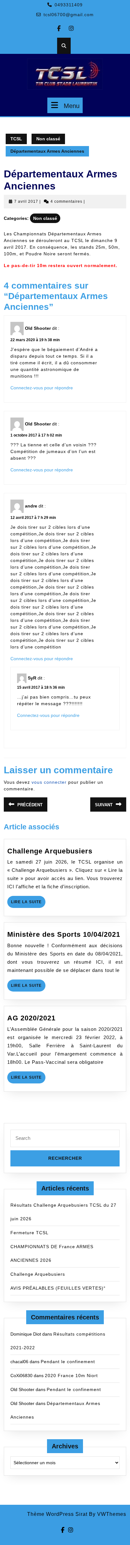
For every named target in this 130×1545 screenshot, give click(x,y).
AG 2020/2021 (31, 1018)
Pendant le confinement (68, 1361)
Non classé (48, 138)
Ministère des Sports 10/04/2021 (63, 934)
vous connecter (49, 782)
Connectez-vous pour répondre (41, 387)
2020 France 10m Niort (71, 1375)
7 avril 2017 (26, 201)
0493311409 (69, 4)
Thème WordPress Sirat (57, 1514)
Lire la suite (28, 903)
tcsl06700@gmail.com (69, 14)
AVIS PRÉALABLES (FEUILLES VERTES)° (58, 1288)
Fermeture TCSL (29, 1232)
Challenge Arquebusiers (49, 851)
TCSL (16, 138)
